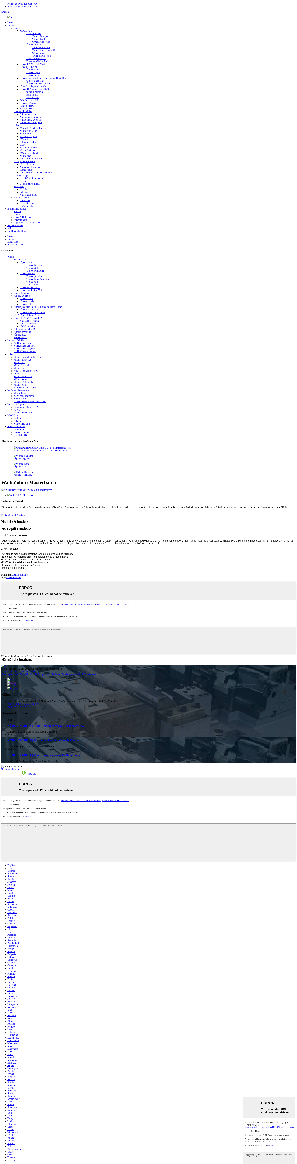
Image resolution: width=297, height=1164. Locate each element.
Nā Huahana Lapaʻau (30, 117)
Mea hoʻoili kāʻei (19, 574)
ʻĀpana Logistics (22, 458)
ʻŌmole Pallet (32, 69)
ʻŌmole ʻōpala (33, 72)
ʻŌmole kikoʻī (27, 105)
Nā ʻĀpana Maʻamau (30, 167)
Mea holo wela (27, 164)
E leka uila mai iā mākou (13, 515)
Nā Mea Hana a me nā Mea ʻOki (36, 172)
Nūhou (17, 214)
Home (10, 22)
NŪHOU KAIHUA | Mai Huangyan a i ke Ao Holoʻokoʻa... (44, 755)
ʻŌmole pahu (32, 75)
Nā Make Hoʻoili (28, 323)
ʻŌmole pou (38, 53)
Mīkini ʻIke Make (28, 131)
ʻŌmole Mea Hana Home (38, 83)
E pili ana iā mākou (16, 208)
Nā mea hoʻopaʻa (22, 175)
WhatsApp (31, 773)
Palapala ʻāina (28, 671)
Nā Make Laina (27, 326)
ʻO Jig (23, 181)
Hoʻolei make (26, 108)
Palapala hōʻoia (21, 220)
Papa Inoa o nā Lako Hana (27, 222)
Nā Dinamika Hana (16, 231)
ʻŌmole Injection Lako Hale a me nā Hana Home (44, 78)
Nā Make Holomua (29, 320)
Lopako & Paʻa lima (30, 183)
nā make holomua (34, 92)
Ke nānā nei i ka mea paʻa (32, 178)
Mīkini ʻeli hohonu (29, 147)
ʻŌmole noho (90, 674)
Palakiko (24, 192)
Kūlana (17, 211)
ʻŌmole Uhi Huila (41, 41)
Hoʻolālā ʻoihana (28, 203)
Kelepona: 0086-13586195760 (22, 3)
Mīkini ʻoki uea (27, 150)
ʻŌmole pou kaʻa (9, 674)
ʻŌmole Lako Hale (35, 80)
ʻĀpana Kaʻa (20, 466)
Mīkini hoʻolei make (30, 153)
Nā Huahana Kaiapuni (31, 122)
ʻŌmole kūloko (33, 44)
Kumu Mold (26, 169)
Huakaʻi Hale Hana (23, 217)
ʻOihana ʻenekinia (22, 197)
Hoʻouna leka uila (10, 769)
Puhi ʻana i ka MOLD (24, 329)
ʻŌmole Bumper (40, 36)
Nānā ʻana (25, 200)
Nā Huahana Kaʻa (29, 114)
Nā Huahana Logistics (31, 119)
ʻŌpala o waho (33, 33)
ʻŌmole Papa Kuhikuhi (43, 50)
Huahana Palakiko (23, 111)
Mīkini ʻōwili (26, 156)
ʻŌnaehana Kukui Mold (37, 61)
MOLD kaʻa (26, 30)
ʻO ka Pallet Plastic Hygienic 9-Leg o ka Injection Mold (41, 450)
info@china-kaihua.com (19, 706)
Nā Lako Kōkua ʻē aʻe (31, 158)
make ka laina (32, 97)
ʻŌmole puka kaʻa (41, 47)
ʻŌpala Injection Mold (72, 674)
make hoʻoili (32, 94)
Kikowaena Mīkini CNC (32, 142)
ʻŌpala (17, 28)
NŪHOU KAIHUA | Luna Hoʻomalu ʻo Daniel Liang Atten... (46, 725)
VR (9, 228)
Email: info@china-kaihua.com (22, 6)
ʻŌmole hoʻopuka (28, 103)
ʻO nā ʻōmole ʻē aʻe (41, 55)
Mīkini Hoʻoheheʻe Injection (34, 128)
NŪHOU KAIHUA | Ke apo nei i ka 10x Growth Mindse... (44, 740)
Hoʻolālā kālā (26, 206)
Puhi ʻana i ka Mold (29, 100)
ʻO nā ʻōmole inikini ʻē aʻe (26, 315)
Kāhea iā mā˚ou (15, 225)
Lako (16, 125)
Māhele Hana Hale (23, 474)
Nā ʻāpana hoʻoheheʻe (24, 161)
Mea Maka (19, 186)
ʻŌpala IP (23, 674)
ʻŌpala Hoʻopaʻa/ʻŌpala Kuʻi (34, 89)
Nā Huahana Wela (10, 671)
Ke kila (23, 189)
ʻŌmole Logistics (28, 67)
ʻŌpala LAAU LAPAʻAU (33, 64)
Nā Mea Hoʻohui (28, 194)
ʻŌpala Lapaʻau (21, 293)
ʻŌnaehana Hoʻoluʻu (36, 58)
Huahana (11, 25)
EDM (22, 144)
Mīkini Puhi (25, 133)
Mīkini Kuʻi (25, 139)
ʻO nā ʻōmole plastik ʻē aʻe (33, 86)
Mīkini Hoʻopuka (28, 136)
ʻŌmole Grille (39, 39)
